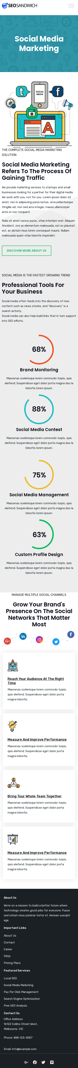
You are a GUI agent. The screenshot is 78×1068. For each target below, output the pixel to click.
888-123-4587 (23, 1037)
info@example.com (24, 1049)
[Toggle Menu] (71, 5)
